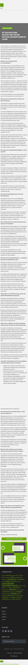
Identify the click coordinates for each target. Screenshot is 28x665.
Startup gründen (19, 595)
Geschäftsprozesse (10, 585)
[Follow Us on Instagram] (8, 631)
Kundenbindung (5, 589)
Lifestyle (3, 619)
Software (10, 595)
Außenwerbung (15, 575)
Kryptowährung (16, 587)
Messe (18, 589)
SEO (19, 593)
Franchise (19, 581)
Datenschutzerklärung (17, 652)
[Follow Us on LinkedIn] (11, 631)
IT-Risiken (9, 587)
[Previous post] (3, 548)
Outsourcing (13, 591)
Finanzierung (14, 581)
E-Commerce (20, 579)
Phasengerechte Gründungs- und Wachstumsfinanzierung (18, 548)
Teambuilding (5, 597)
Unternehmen (18, 597)
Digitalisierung (11, 579)
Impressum (9, 652)
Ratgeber (14, 593)
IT (6, 587)
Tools (10, 597)
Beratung (21, 575)
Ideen (24, 585)
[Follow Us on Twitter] (6, 631)
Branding (3, 577)
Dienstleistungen (7, 28)
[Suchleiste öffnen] (1, 8)
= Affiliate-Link (14, 655)
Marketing (12, 589)
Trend (13, 597)
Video (10, 599)
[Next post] (25, 558)
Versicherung (5, 599)
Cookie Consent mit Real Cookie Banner (9, 664)
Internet (3, 587)
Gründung (4, 614)
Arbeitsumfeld (8, 575)
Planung (3, 611)
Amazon (3, 575)
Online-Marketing (6, 591)
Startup (14, 595)
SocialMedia (4, 595)
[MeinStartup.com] (6, 2)
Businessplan (8, 577)
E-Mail (3, 581)
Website (13, 599)
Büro (12, 577)
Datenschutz (4, 579)
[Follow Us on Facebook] (3, 631)
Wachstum (4, 616)
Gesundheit (20, 585)
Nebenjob (22, 589)
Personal (19, 591)
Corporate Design (18, 577)
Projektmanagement (6, 593)
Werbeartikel (18, 599)
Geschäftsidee (8, 583)
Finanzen (7, 581)
